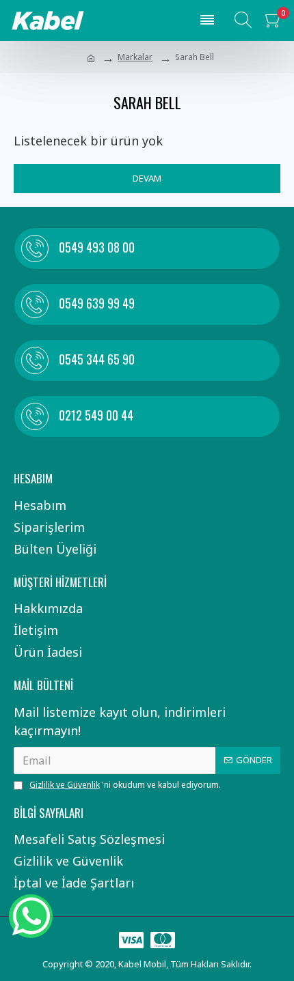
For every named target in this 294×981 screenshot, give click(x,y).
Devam (147, 178)
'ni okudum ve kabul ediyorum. (125, 785)
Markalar (135, 57)
